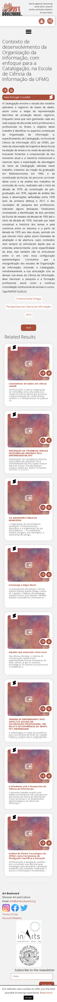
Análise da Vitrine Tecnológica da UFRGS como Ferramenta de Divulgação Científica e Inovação (27, 856)
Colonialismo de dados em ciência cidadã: (28, 384)
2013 (28, 314)
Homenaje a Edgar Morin (22, 585)
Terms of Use (10, 914)
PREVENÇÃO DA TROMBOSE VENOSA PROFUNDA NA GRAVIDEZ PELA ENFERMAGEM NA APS (28, 453)
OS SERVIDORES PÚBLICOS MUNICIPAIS (23, 519)
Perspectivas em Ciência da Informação (28, 306)
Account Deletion (12, 918)
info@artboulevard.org (22, 901)
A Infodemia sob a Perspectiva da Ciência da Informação (27, 787)
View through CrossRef (17, 97)
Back (28, 327)
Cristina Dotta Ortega (28, 298)
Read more (46, 992)
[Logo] (12, 9)
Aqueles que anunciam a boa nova (28, 652)
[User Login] (42, 21)
